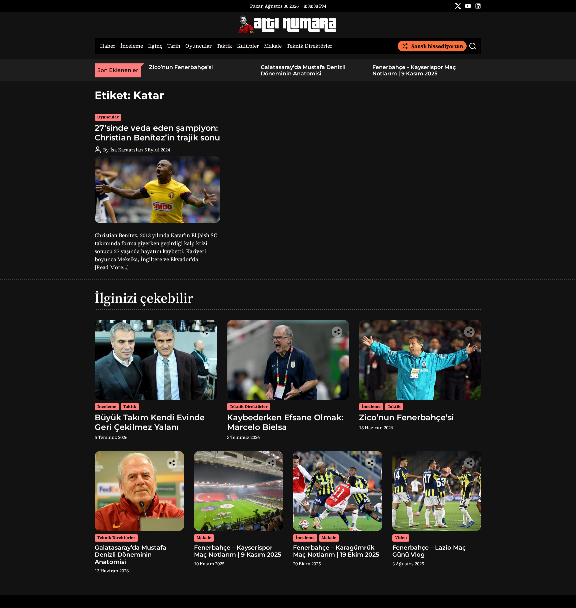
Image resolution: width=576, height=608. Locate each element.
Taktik (224, 46)
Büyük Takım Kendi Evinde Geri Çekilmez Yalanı (150, 422)
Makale (273, 46)
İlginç (155, 46)
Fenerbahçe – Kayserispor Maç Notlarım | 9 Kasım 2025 (414, 70)
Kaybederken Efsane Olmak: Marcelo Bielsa (285, 422)
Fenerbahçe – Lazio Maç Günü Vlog (429, 551)
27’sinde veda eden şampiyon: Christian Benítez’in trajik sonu (157, 132)
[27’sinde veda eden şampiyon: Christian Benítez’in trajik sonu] (157, 189)
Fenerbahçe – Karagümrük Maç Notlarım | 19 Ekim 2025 (336, 551)
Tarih (173, 46)
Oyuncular (198, 46)
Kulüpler (248, 46)
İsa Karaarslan (126, 149)
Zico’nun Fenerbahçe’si (181, 67)
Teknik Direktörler (309, 46)
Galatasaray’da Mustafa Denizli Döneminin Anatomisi (303, 70)
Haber (107, 46)
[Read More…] (112, 267)
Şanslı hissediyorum (437, 46)
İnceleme (131, 46)
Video (401, 537)
